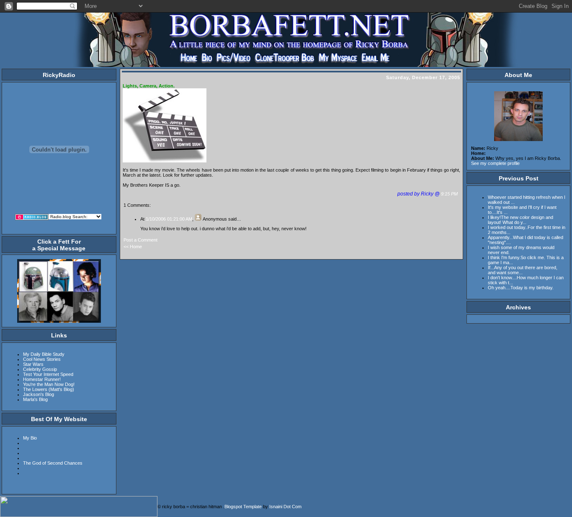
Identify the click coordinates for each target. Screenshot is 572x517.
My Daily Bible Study (43, 354)
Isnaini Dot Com (285, 506)
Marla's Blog (35, 399)
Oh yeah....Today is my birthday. (521, 287)
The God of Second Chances (52, 463)
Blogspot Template (243, 506)
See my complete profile (495, 163)
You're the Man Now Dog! (49, 384)
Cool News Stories (42, 359)
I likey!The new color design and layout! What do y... (520, 220)
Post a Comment (140, 239)
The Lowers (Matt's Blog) (48, 389)
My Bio (30, 437)
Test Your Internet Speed (48, 374)
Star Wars (33, 364)
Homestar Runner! (42, 379)
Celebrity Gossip (40, 369)
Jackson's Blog (38, 394)
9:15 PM (450, 193)
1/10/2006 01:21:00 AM (169, 218)
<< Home (133, 246)
